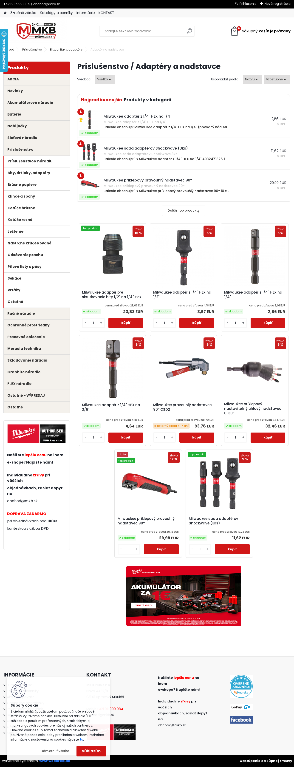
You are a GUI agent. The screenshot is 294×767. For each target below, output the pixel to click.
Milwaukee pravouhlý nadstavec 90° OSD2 (182, 407)
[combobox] (252, 79)
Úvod (10, 49)
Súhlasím (91, 751)
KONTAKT (106, 12)
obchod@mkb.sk (22, 501)
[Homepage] (5, 12)
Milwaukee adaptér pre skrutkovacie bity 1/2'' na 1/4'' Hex (111, 294)
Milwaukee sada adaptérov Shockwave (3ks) (213, 521)
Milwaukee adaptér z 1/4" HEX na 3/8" (111, 407)
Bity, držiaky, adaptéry (66, 49)
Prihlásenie (248, 3)
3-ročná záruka (23, 12)
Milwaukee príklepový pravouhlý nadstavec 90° (146, 521)
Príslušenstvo (32, 49)
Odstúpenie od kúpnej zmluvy (266, 761)
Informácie (85, 12)
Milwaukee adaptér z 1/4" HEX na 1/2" (182, 294)
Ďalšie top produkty (184, 210)
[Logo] (35, 31)
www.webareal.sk (54, 761)
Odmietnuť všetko (54, 751)
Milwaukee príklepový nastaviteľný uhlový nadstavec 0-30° (252, 409)
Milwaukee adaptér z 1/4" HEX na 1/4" (253, 294)
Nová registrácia (278, 3)
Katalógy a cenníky (56, 12)
